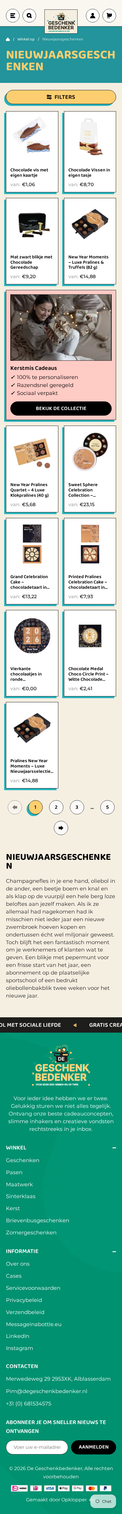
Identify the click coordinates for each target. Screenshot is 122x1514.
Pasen (14, 1172)
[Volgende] (61, 828)
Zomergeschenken (31, 1232)
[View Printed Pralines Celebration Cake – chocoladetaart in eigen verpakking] (90, 544)
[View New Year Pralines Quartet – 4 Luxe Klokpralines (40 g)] (32, 451)
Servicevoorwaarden (33, 1288)
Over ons (18, 1264)
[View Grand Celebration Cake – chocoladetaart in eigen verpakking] (32, 544)
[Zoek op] (29, 15)
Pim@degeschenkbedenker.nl (46, 1391)
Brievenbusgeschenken (37, 1220)
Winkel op (26, 39)
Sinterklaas (21, 1196)
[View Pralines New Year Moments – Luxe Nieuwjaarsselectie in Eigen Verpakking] (32, 728)
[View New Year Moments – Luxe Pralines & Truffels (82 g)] (90, 224)
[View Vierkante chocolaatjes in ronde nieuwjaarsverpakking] (32, 636)
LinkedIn (17, 1336)
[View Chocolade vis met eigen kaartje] (32, 137)
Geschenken (22, 1160)
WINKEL (61, 1148)
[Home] (8, 39)
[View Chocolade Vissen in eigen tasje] (90, 137)
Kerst (13, 1208)
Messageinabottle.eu (34, 1324)
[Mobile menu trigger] (13, 15)
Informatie (61, 1251)
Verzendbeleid (25, 1312)
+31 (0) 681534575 (28, 1403)
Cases (14, 1276)
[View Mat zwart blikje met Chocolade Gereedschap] (32, 224)
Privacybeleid (24, 1300)
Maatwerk (19, 1184)
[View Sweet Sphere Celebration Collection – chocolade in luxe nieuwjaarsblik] (90, 451)
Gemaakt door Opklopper (61, 1500)
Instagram (19, 1348)
